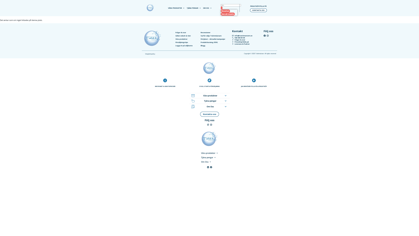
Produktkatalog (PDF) (209, 42)
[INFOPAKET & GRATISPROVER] (165, 80)
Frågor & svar (180, 32)
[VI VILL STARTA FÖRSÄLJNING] (209, 80)
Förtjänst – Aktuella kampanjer (213, 39)
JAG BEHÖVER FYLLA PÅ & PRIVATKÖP (254, 86)
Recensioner (205, 32)
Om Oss (206, 8)
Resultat (225, 11)
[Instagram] (268, 36)
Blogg (203, 46)
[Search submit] (221, 8)
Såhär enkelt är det (183, 36)
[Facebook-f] (208, 125)
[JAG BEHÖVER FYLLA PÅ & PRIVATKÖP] (254, 80)
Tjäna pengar (192, 8)
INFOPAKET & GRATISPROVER (165, 86)
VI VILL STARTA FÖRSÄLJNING (209, 86)
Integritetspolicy (150, 54)
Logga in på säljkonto (184, 46)
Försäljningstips (181, 42)
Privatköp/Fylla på (258, 6)
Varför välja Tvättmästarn (211, 36)
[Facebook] (265, 36)
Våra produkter (175, 8)
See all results (228, 14)
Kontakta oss (258, 10)
